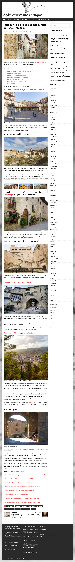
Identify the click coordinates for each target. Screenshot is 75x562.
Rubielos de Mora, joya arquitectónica (16, 81)
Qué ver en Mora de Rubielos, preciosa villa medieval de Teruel (20, 479)
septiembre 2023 (54, 171)
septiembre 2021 (54, 229)
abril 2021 (52, 241)
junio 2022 (52, 207)
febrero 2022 (53, 217)
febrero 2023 (53, 188)
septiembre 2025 (54, 112)
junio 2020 (52, 266)
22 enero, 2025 (9, 31)
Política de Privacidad (10, 549)
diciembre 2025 (53, 105)
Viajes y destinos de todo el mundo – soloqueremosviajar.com (12, 527)
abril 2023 (52, 183)
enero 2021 (52, 249)
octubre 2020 (53, 256)
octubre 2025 (53, 110)
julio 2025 (52, 117)
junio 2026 (52, 93)
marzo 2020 (53, 273)
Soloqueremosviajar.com (19, 31)
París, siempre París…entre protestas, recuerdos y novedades (30, 552)
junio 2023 (52, 178)
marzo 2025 (53, 127)
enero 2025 (52, 132)
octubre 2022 (53, 198)
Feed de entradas (54, 325)
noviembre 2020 (54, 254)
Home (4, 19)
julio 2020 (52, 263)
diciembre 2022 (53, 193)
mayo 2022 (52, 210)
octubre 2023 (53, 168)
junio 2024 (52, 149)
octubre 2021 (53, 227)
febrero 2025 (53, 129)
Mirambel (39, 506)
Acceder (52, 322)
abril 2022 (52, 212)
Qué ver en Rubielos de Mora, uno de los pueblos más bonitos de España (22, 486)
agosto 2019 (53, 290)
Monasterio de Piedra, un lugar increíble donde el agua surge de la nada (22, 502)
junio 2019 (52, 295)
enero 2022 (52, 219)
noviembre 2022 (54, 195)
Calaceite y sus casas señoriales (15, 79)
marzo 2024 (53, 156)
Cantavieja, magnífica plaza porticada (16, 75)
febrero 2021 (53, 246)
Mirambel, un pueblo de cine (14, 73)
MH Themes (25, 558)
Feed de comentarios (55, 327)
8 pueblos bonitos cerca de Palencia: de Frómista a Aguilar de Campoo (30, 536)
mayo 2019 (52, 297)
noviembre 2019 (54, 283)
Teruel (39, 62)
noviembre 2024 (54, 137)
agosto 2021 (53, 232)
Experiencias (16, 19)
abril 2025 (52, 124)
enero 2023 (52, 190)
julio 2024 (52, 146)
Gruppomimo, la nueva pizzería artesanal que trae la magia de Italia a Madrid (12, 534)
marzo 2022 (53, 215)
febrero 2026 (53, 102)
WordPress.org (53, 329)
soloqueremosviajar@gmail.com (12, 542)
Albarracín (10, 506)
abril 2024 (52, 154)
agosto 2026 (53, 88)
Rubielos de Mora (11, 333)
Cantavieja (8, 194)
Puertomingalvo (11, 83)
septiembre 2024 (54, 141)
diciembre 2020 (53, 251)
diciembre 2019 (53, 280)
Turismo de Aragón (19, 471)
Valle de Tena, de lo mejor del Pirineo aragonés (16, 494)
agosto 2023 (53, 173)
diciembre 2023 (53, 163)
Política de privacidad (43, 19)
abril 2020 (52, 271)
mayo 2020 (52, 268)
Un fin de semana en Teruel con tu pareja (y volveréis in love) (19, 490)
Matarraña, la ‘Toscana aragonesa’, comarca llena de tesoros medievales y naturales (25, 475)
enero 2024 (52, 161)
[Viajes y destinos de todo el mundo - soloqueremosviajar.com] (37, 17)
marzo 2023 (53, 185)
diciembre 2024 (53, 134)
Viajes (9, 19)
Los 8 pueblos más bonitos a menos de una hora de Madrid (30, 542)
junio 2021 (52, 236)
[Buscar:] (60, 25)
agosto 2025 (53, 115)
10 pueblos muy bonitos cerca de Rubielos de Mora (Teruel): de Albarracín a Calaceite (60, 62)
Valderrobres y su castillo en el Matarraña (17, 77)
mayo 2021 (52, 239)
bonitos (24, 506)
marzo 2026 (53, 100)
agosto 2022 (53, 202)
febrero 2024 (53, 159)
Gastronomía (25, 19)
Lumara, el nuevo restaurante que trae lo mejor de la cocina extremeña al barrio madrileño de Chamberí (59, 39)
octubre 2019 (53, 285)
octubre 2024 (53, 139)
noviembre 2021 (54, 224)
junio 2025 (52, 119)
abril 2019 (52, 300)
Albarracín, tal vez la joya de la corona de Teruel (19, 71)
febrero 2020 (53, 275)
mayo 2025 (52, 122)
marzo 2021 (53, 244)
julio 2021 (52, 234)
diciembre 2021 (53, 222)
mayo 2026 (52, 95)
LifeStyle (33, 19)
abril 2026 (52, 98)
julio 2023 (52, 176)
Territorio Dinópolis (32, 402)
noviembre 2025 (54, 107)
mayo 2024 (52, 151)
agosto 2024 (53, 144)
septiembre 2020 (54, 258)
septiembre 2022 (54, 200)
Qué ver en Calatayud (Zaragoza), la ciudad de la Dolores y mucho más (22, 498)
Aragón (44, 62)
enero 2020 (52, 278)
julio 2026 (52, 90)
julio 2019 (52, 293)
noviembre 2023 (54, 166)
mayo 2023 (52, 180)
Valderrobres (9, 241)
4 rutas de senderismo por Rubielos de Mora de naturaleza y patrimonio (22, 482)
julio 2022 (52, 205)
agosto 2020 (53, 261)
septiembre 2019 (54, 288)
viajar (33, 509)
